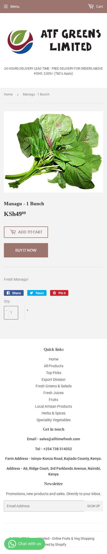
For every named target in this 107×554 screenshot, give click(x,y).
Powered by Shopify (51, 544)
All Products (53, 366)
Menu (14, 6)
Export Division (53, 379)
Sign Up (93, 506)
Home (8, 94)
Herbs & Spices (53, 413)
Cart (99, 6)
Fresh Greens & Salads (54, 386)
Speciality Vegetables (54, 420)
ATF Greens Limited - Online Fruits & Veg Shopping (57, 538)
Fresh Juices (53, 393)
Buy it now (26, 250)
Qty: (7, 301)
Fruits (53, 400)
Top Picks (53, 373)
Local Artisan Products (53, 406)
